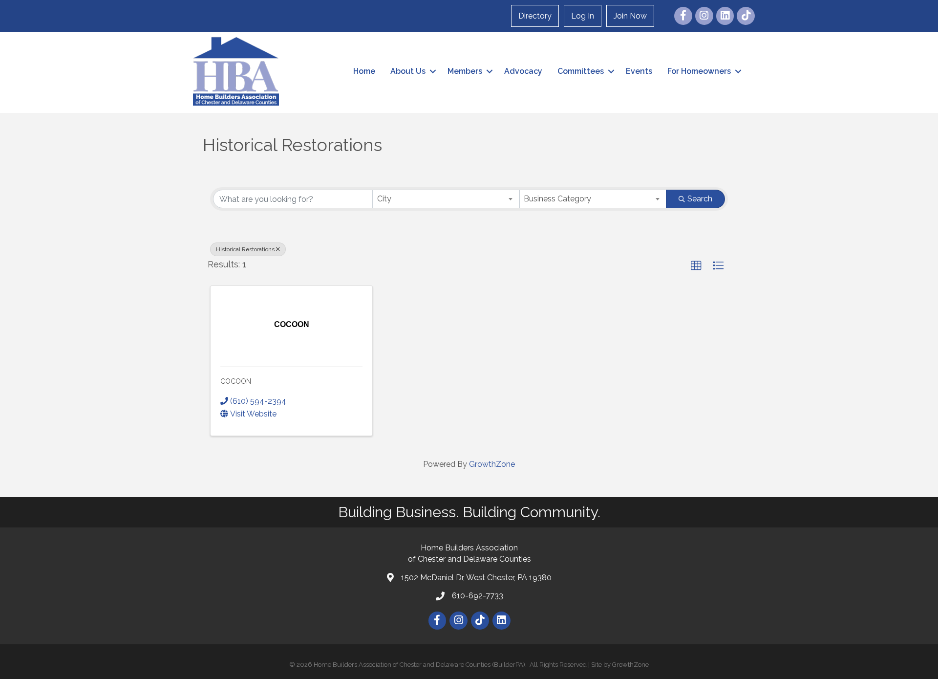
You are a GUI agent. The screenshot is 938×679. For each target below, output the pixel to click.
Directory (535, 16)
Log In (582, 16)
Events (639, 71)
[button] (696, 266)
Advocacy (523, 71)
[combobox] (446, 199)
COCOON (235, 381)
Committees (580, 71)
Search (699, 198)
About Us (408, 71)
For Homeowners (699, 71)
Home (364, 71)
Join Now (630, 16)
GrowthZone (492, 464)
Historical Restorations (245, 249)
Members (465, 71)
